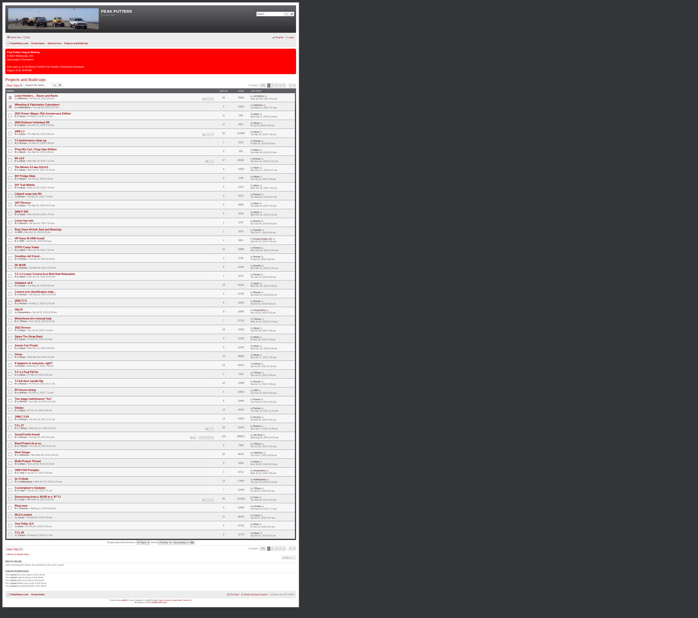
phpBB (124, 600)
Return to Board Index (18, 554)
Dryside (257, 230)
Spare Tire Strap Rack (29, 336)
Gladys (19, 407)
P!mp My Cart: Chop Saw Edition (36, 149)
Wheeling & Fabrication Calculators (37, 104)
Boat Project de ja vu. (28, 443)
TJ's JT (19, 425)
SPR (20, 232)
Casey (21, 517)
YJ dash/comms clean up (30, 140)
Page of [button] (263, 85)
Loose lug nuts (24, 220)
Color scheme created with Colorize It (174, 600)
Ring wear (21, 505)
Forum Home (38, 594)
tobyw (22, 116)
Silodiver (23, 508)
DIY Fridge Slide (25, 176)
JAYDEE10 (258, 96)
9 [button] (290, 85)
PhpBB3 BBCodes (159, 602)
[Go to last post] (266, 96)
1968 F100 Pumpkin (27, 470)
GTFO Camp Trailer (27, 247)
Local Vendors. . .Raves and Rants (36, 95)
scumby (257, 506)
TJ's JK (19, 532)
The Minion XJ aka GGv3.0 (31, 167)
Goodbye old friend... (28, 256)
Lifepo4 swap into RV (28, 193)
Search (286, 14)
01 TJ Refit (21, 479)
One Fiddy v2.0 (24, 523)
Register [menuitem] (280, 37)
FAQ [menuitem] (28, 37)
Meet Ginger (22, 452)
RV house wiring (25, 389)
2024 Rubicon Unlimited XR (32, 122)
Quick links (16, 37)
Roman (23, 143)
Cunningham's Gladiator (30, 487)
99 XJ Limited (23, 514)
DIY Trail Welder (25, 185)
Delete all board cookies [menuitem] (256, 594)
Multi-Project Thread (28, 461)
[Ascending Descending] (181, 542)
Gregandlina (24, 312)
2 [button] (272, 85)
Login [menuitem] (291, 37)
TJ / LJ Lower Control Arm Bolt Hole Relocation (45, 274)
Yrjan (22, 473)
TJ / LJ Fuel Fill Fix (26, 372)
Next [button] (294, 85)
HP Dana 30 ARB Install (29, 238)
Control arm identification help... (35, 291)
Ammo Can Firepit (26, 345)
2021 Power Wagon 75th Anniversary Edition (43, 113)
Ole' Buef (257, 435)
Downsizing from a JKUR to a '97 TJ (38, 496)
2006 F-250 (21, 211)
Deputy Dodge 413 (262, 239)
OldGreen (22, 98)
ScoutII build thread (27, 434)
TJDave (23, 321)
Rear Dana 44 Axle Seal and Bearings (38, 229)
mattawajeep (24, 107)
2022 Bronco (23, 327)
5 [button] (284, 85)
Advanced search (291, 14)
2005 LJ (19, 131)
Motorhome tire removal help (33, 318)
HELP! (19, 309)
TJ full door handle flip (29, 381)
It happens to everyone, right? (34, 363)
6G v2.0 (19, 158)
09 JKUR (20, 265)
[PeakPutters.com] (53, 19)
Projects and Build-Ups (25, 79)
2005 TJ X (21, 300)
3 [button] (276, 85)
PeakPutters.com (19, 594)
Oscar (18, 354)
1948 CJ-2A (22, 416)
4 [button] (280, 85)
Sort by (154, 542)
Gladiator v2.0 (23, 282)
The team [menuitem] (234, 594)
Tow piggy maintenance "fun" (33, 398)
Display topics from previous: (121, 542)
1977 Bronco (23, 202)
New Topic (13, 85)
